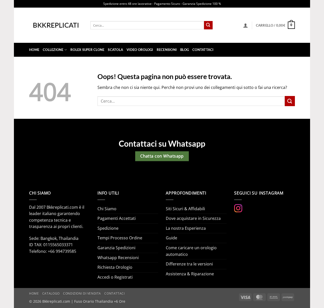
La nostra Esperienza (186, 228)
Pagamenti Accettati (116, 218)
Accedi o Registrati (115, 277)
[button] (245, 25)
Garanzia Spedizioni (116, 248)
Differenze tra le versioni (189, 264)
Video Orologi (140, 50)
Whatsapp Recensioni (118, 257)
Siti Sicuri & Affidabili (185, 208)
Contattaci (203, 50)
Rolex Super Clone (87, 50)
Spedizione (107, 228)
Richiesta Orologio (114, 267)
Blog (184, 50)
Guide (171, 238)
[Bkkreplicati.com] (56, 25)
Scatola (115, 50)
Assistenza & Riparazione (190, 274)
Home (34, 50)
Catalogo (51, 293)
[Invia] (208, 25)
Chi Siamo (106, 208)
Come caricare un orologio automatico (191, 251)
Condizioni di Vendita (82, 293)
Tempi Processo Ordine (119, 238)
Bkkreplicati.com (56, 301)
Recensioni (167, 50)
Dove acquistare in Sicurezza (193, 218)
